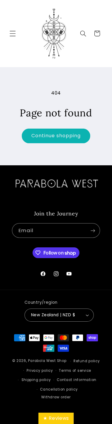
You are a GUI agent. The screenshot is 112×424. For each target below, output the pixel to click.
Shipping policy (36, 379)
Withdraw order (55, 397)
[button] (12, 33)
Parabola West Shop (47, 361)
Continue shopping (56, 135)
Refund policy (86, 361)
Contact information (76, 379)
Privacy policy (40, 370)
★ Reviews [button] (56, 418)
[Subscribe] (93, 230)
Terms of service (75, 370)
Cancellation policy (59, 389)
